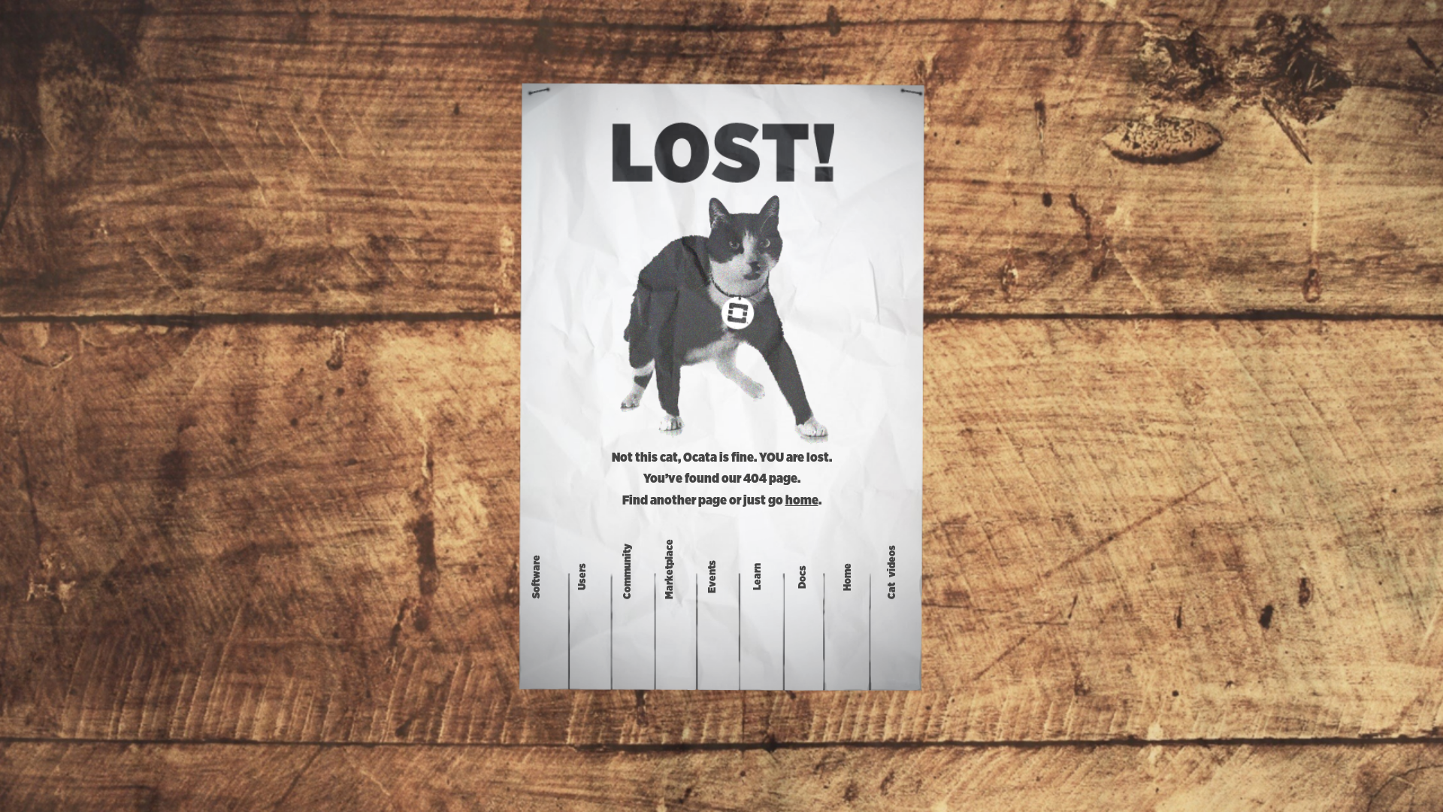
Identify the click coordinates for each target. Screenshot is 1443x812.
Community (627, 571)
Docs (802, 577)
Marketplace (669, 569)
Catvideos (892, 572)
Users (582, 576)
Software (536, 576)
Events (712, 576)
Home (848, 577)
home (801, 501)
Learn (757, 576)
